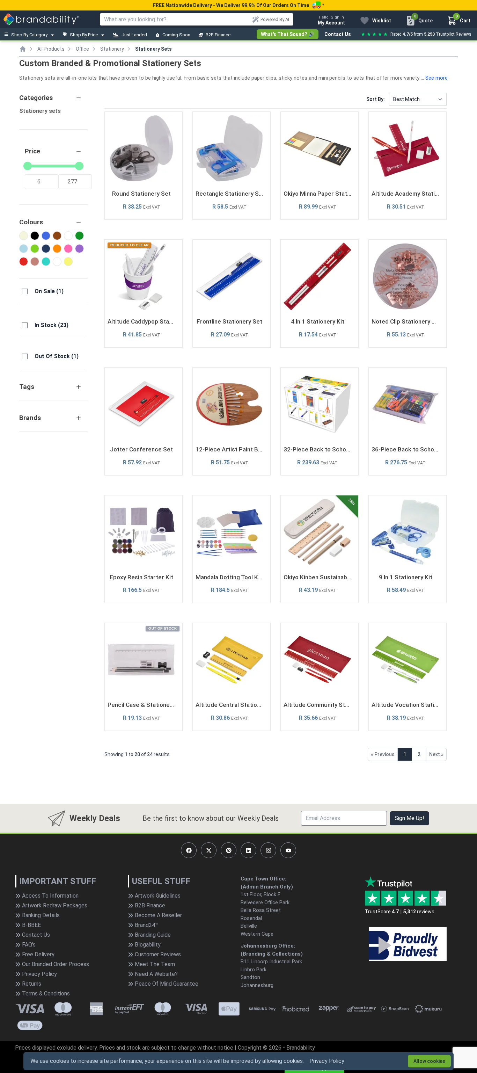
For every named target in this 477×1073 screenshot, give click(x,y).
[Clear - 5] (68, 235)
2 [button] (419, 754)
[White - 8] (57, 261)
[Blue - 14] (46, 235)
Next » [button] (436, 754)
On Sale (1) (49, 291)
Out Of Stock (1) (57, 356)
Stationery (112, 49)
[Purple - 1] (79, 248)
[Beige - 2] (23, 235)
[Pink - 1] (68, 248)
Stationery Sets (153, 49)
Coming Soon (176, 34)
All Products (51, 49)
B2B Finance (218, 34)
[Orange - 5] (57, 248)
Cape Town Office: (263, 879)
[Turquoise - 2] (46, 261)
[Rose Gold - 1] (34, 261)
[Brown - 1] (57, 235)
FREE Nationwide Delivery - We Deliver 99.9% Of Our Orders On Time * (238, 5)
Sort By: (375, 99)
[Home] (22, 48)
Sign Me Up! (409, 818)
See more (436, 78)
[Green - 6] (79, 235)
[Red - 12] (23, 261)
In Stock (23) (51, 325)
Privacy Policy (326, 1061)
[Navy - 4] (46, 248)
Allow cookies (429, 1061)
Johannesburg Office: (268, 946)
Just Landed (134, 34)
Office (82, 49)
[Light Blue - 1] (23, 248)
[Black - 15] (34, 235)
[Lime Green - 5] (34, 248)
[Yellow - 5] (68, 261)
